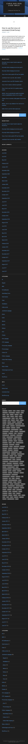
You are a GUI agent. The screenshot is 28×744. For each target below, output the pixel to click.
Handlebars (4, 303)
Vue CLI (4, 499)
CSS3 (20, 480)
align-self (18, 476)
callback (21, 472)
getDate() (5, 440)
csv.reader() (19, 489)
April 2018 (4, 236)
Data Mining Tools (6, 293)
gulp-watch (14, 454)
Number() (21, 448)
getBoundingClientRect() (7, 465)
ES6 (19, 495)
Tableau (10, 487)
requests (13, 427)
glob (15, 455)
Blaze (10, 442)
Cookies (4, 420)
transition (16, 450)
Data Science (5, 296)
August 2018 (5, 222)
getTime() (15, 448)
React (3, 363)
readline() (5, 493)
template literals (6, 476)
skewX (11, 484)
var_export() (5, 444)
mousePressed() (21, 454)
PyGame (16, 497)
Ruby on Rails (5, 366)
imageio (19, 455)
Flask (3, 300)
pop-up (18, 427)
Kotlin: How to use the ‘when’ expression (11, 108)
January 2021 (5, 167)
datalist (15, 495)
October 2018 (5, 215)
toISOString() (19, 435)
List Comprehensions (7, 459)
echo (4, 437)
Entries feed (5, 388)
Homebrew (5, 478)
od (9, 478)
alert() (10, 470)
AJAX (17, 420)
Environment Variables (14, 461)
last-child (4, 472)
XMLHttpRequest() (16, 469)
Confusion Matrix (11, 467)
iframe (12, 416)
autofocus (5, 495)
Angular (3, 283)
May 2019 (4, 208)
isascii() (22, 487)
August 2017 (5, 264)
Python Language (6, 356)
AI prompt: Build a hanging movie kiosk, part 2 (12, 67)
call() (10, 491)
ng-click (4, 439)
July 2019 (4, 201)
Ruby (21, 429)
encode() (10, 482)
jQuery (3, 314)
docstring (18, 459)
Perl (4, 427)
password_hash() (11, 485)
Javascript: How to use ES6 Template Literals (12, 81)
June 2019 (4, 205)
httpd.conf (20, 440)
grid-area (5, 487)
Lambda (12, 476)
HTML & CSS (5, 307)
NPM (22, 412)
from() (11, 446)
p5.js (3, 331)
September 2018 (6, 219)
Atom (13, 418)
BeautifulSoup (5, 484)
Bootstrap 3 (13, 435)
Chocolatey (5, 480)
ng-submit (10, 439)
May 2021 (4, 160)
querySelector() (11, 499)
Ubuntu (8, 427)
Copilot (9, 422)
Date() (20, 416)
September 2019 (6, 198)
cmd (20, 452)
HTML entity (17, 484)
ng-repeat (22, 446)
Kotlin (3, 317)
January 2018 (5, 247)
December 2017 (5, 250)
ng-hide (19, 482)
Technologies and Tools (7, 370)
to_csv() (4, 485)
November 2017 (5, 254)
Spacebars (5, 442)
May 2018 (4, 233)
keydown (18, 493)
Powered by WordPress (9, 741)
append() (21, 497)
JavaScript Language (6, 310)
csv (16, 418)
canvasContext (9, 437)
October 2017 (5, 257)
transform (10, 450)
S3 (22, 476)
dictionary (18, 457)
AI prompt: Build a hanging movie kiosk (11, 71)
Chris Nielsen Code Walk (14, 4)
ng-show (10, 472)
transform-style (14, 452)
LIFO (4, 497)
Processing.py (5, 349)
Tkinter (14, 470)
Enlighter (12, 425)
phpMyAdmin (16, 487)
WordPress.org (5, 395)
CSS (14, 410)
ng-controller (22, 431)
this (14, 493)
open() (10, 493)
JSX (13, 442)
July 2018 (4, 226)
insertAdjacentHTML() (7, 469)
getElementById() (6, 429)
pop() (12, 497)
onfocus (10, 495)
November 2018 (5, 212)
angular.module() (18, 437)
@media (17, 478)
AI (2, 279)
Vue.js (3, 373)
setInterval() (16, 465)
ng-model (5, 448)
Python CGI (4, 352)
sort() (4, 454)
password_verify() (19, 485)
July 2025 (4, 153)
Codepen (23, 484)
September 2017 (6, 261)
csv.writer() (15, 491)
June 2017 (4, 271)
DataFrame (19, 422)
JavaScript (5, 410)
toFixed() (4, 450)
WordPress (4, 377)
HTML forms (5, 461)
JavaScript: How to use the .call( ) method (11, 77)
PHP (21, 414)
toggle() (19, 439)
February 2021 (5, 163)
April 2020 (4, 177)
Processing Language (7, 345)
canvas (21, 420)
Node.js (3, 328)
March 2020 (4, 181)
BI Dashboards (5, 290)
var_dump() (12, 444)
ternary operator (20, 442)
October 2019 (5, 194)
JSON (16, 416)
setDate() (10, 440)
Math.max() (16, 446)
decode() (4, 482)
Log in (3, 385)
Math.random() (10, 424)
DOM (4, 463)
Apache (13, 420)
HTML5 (14, 422)
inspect (11, 455)
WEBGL (4, 467)
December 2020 (5, 170)
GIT (8, 420)
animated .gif (5, 457)
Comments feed (5, 392)
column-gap (16, 472)
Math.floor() (15, 463)
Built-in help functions (20, 425)
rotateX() (22, 465)
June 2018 (4, 229)
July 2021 (4, 156)
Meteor (3, 321)
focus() (4, 489)
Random (19, 470)
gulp (4, 425)
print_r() (17, 444)
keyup (17, 499)
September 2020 (6, 174)
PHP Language (5, 342)
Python (10, 410)
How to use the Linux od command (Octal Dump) (11, 29)
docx (14, 489)
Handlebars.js (5, 431)
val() (7, 497)
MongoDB (5, 433)
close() (20, 491)
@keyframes (5, 446)
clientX (21, 463)
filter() (15, 440)
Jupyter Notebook (15, 429)
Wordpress (5, 412)
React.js (16, 414)
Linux (8, 425)
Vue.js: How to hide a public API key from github (13, 74)
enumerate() (12, 457)
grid (15, 433)
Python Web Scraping (7, 359)
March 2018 (4, 240)
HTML (18, 410)
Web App (4, 470)
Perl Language (5, 338)
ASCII (23, 469)
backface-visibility (6, 452)
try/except (5, 491)
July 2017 (4, 268)
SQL (8, 416)
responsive (20, 433)
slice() (8, 454)
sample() (21, 461)
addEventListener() (6, 418)
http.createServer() (6, 474)
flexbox (16, 431)
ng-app (11, 431)
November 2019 (5, 191)
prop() (23, 495)
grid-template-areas (13, 480)
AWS (3, 286)
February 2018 (5, 243)
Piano (15, 482)
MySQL (3, 324)
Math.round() (18, 424)
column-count (14, 474)
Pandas (3, 335)
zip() (17, 467)
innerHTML (9, 463)
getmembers (5, 455)
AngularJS (11, 433)
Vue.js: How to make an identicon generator (11, 84)
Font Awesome (6, 435)
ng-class (10, 448)
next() (15, 439)
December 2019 (5, 187)
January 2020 (5, 184)
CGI (7, 414)
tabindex (9, 489)
